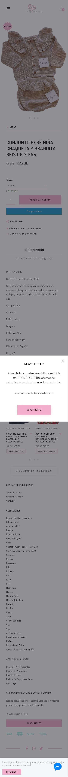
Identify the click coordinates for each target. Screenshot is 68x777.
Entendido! (11, 772)
